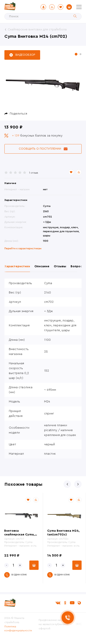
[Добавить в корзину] (34, 565)
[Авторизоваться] (43, 7)
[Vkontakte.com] (58, 602)
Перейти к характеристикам (22, 248)
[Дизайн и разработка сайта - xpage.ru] (79, 624)
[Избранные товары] (60, 7)
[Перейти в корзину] (69, 7)
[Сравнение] (52, 7)
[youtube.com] (72, 602)
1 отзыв (33, 172)
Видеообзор (25, 54)
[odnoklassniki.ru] (65, 602)
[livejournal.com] (79, 602)
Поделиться (18, 113)
